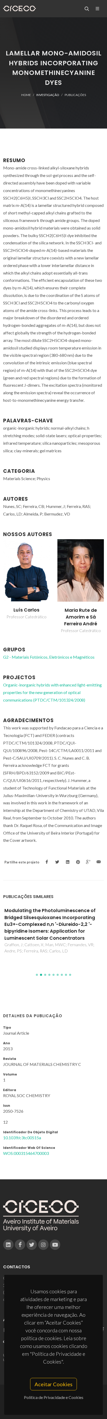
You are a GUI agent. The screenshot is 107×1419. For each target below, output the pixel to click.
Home (26, 95)
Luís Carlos (26, 610)
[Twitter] (31, 1244)
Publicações (75, 95)
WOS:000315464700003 (26, 1153)
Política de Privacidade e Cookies (53, 1397)
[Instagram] (43, 1244)
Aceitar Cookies (53, 1384)
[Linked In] (8, 1244)
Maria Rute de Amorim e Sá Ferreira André (80, 617)
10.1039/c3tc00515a (22, 1137)
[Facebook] (20, 1244)
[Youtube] (55, 1244)
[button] (37, 975)
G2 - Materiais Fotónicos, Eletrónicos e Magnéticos (49, 656)
